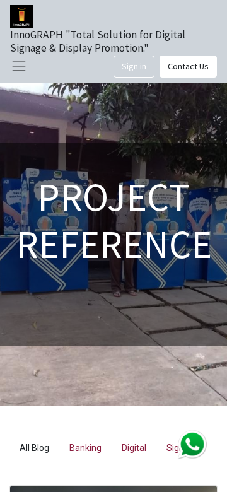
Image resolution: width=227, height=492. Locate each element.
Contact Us (188, 66)
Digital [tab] (134, 448)
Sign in (134, 66)
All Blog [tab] (34, 448)
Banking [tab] (85, 448)
